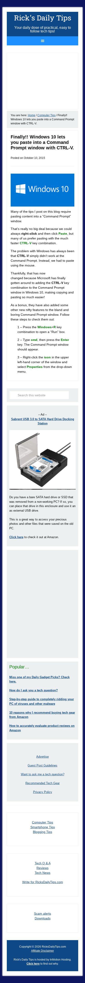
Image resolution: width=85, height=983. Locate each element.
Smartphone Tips (42, 827)
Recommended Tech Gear (42, 783)
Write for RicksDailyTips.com (42, 882)
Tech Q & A (43, 863)
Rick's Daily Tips (42, 17)
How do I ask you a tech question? (33, 690)
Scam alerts (42, 913)
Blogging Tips (42, 832)
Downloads (43, 918)
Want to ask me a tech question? (42, 774)
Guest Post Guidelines (42, 765)
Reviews (42, 868)
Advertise (42, 756)
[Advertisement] (42, 603)
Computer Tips (42, 822)
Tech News (42, 873)
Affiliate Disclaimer (42, 950)
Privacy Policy (42, 792)
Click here (33, 963)
